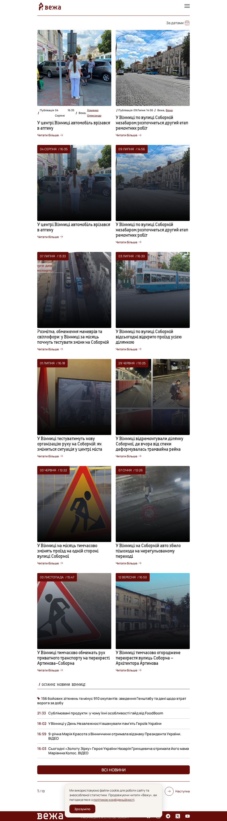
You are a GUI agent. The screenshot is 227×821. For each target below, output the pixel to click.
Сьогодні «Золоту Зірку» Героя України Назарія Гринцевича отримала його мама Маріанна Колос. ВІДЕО (118, 750)
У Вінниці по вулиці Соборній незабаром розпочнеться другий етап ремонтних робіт (152, 123)
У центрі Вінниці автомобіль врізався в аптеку (73, 125)
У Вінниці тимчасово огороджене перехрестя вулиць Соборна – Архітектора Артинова (148, 658)
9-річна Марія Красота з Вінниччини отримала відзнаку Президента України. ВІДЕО (114, 736)
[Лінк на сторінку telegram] (168, 816)
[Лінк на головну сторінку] (50, 6)
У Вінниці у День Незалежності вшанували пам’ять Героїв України (105, 723)
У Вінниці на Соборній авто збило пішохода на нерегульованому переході (148, 551)
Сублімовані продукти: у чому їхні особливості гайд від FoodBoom (105, 713)
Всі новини (114, 769)
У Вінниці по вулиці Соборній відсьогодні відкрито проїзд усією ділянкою (149, 337)
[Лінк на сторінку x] (178, 816)
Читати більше (48, 135)
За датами (175, 22)
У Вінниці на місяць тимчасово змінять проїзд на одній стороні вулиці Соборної (67, 551)
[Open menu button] (187, 6)
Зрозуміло (82, 809)
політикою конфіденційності (113, 800)
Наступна (182, 791)
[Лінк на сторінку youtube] (187, 816)
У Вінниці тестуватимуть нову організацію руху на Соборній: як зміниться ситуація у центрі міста (69, 444)
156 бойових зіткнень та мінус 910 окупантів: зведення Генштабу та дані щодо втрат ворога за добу (111, 700)
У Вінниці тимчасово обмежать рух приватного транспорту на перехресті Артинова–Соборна (73, 658)
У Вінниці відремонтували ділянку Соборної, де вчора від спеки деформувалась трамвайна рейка (149, 444)
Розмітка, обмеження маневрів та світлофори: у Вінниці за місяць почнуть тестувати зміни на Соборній (73, 337)
